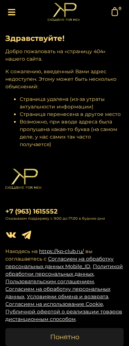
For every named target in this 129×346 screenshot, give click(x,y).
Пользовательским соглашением (49, 281)
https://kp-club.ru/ (61, 251)
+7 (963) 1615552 (31, 211)
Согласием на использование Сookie (54, 304)
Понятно (64, 337)
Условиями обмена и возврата (67, 296)
